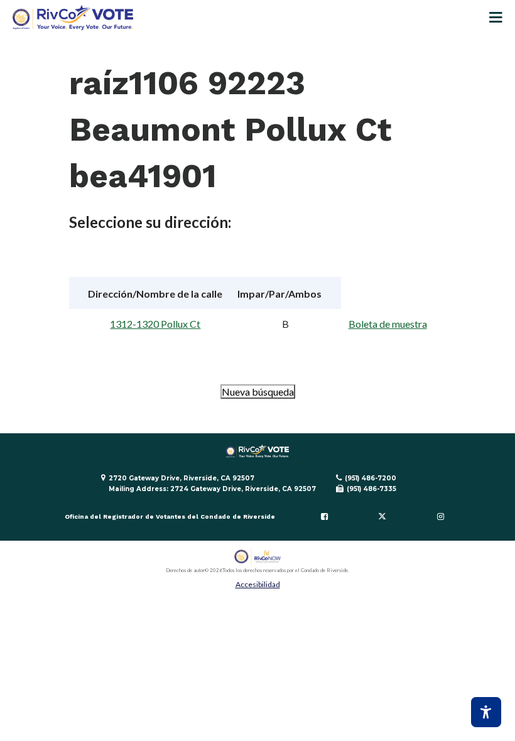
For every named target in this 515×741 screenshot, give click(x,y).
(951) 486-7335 (371, 489)
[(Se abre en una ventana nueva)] (257, 556)
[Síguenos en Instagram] (440, 516)
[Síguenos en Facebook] (324, 516)
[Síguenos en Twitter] (382, 516)
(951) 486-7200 (370, 478)
